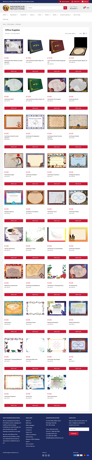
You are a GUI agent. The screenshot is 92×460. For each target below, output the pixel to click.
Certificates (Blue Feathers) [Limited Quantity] (13, 61)
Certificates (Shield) (74, 136)
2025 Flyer (28, 423)
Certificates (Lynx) (52, 211)
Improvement (7, 322)
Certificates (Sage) (30, 248)
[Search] (65, 7)
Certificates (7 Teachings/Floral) (55, 285)
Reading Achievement (52, 322)
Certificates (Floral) (31, 322)
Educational (13, 14)
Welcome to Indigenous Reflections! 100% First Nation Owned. (18, 1)
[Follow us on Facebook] (43, 455)
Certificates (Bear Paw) (31, 359)
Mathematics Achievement (10, 285)
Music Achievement (52, 396)
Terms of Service (30, 446)
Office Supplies (10, 24)
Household (23, 14)
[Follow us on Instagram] (49, 455)
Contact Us (29, 430)
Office (4, 14)
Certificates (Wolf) (9, 99)
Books (54, 14)
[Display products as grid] (84, 33)
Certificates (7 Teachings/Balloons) (13, 359)
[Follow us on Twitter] (46, 455)
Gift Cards (5, 19)
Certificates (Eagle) (9, 174)
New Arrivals (77, 14)
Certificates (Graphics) (10, 396)
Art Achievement (73, 285)
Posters (47, 14)
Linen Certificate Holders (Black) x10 (78, 60)
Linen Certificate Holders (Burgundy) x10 (56, 61)
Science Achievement (74, 322)
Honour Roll (29, 396)
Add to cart (14, 71)
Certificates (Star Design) (53, 359)
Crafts (39, 14)
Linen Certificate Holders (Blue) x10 (34, 60)
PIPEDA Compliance (31, 434)
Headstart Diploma (9, 211)
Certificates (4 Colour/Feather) (55, 248)
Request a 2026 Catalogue (33, 439)
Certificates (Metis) (74, 211)
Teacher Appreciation (9, 248)
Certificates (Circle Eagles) (54, 99)
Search (28, 441)
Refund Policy (29, 437)
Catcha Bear (29, 427)
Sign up (86, 1)
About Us (28, 420)
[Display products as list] (86, 33)
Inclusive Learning (64, 14)
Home (4, 24)
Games (32, 14)
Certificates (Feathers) (74, 248)
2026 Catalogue (30, 425)
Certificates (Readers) (31, 174)
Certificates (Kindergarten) (32, 136)
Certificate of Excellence (32, 211)
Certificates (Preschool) (53, 174)
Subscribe (73, 433)
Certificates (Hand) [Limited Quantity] (11, 136)
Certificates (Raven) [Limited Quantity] (54, 136)
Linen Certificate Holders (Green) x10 (35, 99)
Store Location (29, 444)
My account (73, 8)
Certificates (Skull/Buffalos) (33, 285)
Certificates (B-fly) (73, 99)
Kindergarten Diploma (74, 174)
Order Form (29, 432)
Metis (70, 359)
